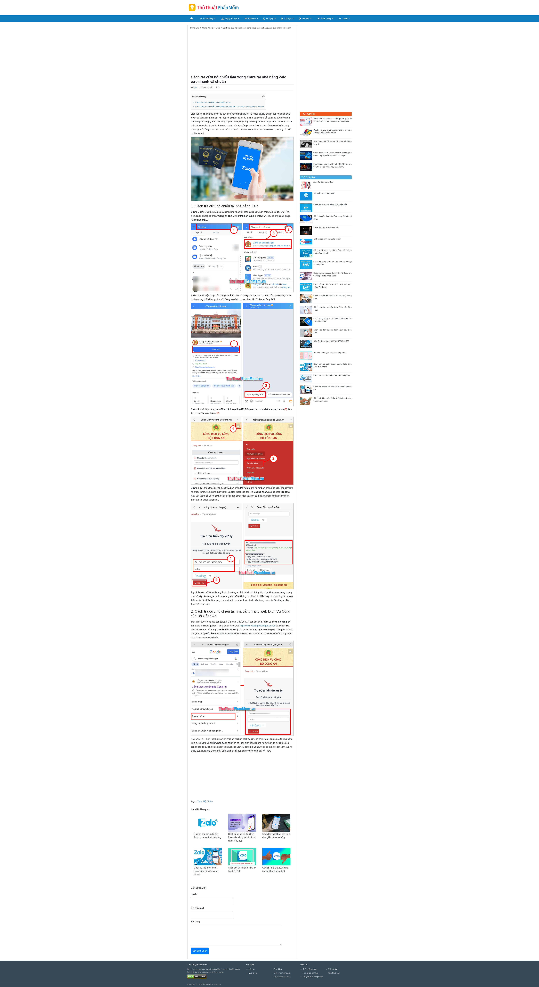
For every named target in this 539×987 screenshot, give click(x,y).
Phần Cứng (326, 18)
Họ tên (194, 894)
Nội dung (195, 921)
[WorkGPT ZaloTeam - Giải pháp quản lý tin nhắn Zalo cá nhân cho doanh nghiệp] (306, 121)
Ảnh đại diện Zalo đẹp (323, 182)
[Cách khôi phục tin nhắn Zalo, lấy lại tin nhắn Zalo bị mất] (306, 253)
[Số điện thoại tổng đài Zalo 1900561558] (306, 344)
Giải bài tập (332, 969)
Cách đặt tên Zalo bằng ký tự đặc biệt (330, 205)
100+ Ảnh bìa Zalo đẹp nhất (325, 227)
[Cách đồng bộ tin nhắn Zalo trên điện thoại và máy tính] (306, 264)
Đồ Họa (288, 18)
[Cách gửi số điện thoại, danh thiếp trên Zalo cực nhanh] (306, 366)
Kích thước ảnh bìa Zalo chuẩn (327, 239)
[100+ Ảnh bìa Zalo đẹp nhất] (306, 230)
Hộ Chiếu (208, 801)
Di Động (269, 18)
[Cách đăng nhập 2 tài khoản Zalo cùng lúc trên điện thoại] (306, 321)
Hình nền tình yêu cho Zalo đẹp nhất (329, 353)
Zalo (195, 87)
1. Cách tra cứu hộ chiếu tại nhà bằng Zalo (212, 102)
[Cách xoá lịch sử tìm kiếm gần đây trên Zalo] (306, 332)
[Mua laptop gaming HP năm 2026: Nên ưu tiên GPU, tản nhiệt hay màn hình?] (306, 167)
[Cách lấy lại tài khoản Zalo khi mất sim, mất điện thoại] (306, 287)
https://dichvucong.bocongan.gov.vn (257, 625)
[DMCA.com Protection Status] (196, 976)
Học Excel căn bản (310, 973)
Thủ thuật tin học (310, 969)
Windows (252, 18)
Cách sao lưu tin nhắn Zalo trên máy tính (331, 375)
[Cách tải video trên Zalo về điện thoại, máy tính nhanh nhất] (306, 401)
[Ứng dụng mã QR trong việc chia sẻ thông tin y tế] (306, 144)
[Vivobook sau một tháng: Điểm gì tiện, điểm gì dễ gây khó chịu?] (306, 132)
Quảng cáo (253, 973)
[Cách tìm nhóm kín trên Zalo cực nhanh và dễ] (306, 389)
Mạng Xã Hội (231, 18)
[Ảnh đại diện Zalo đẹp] (306, 185)
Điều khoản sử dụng (282, 973)
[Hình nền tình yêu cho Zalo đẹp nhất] (306, 355)
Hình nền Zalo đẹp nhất (323, 193)
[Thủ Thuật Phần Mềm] (214, 7)
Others (345, 18)
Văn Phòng (208, 18)
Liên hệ (252, 969)
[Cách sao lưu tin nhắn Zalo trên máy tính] (306, 378)
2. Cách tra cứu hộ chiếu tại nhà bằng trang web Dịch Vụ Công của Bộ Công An (228, 106)
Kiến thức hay (334, 973)
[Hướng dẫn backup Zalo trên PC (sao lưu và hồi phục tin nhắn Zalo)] (306, 275)
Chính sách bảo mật (282, 977)
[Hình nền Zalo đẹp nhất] (306, 196)
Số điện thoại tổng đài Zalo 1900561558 (331, 341)
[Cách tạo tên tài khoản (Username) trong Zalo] (306, 298)
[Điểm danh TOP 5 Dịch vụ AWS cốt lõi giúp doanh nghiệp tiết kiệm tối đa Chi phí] (306, 155)
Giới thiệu (278, 969)
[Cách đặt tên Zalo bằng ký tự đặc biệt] (306, 207)
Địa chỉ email (197, 908)
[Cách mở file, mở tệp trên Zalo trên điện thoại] (306, 310)
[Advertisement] (300, 7)
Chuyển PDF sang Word (313, 977)
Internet (305, 18)
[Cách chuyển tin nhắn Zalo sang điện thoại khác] (306, 219)
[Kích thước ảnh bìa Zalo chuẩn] (306, 241)
